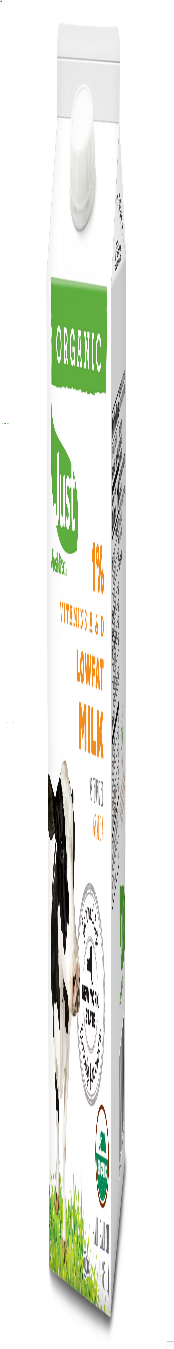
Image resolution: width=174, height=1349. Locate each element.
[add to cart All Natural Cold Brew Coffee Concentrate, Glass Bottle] (5, 580)
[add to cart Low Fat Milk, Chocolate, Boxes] (5, 459)
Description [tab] (6, 424)
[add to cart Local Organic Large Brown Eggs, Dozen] (5, 547)
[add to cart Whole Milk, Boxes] (5, 496)
